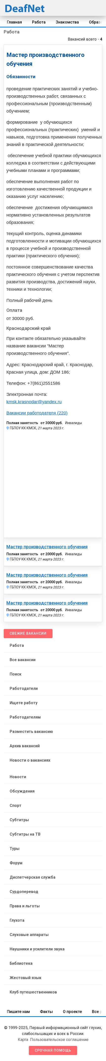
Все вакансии (22, 659)
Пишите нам (18, 1011)
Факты (46, 1011)
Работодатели (24, 688)
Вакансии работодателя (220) (37, 412)
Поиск (15, 674)
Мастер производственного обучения (47, 546)
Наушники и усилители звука (37, 949)
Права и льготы (25, 906)
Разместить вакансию (31, 731)
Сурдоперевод (24, 891)
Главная (14, 22)
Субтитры (19, 820)
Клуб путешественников (33, 992)
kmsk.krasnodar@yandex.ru (34, 401)
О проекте (72, 1011)
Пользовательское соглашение (59, 1039)
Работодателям (25, 717)
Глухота (17, 920)
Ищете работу (23, 702)
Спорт (15, 805)
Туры (14, 848)
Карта (23, 1039)
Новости (18, 776)
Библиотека (21, 963)
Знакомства (67, 22)
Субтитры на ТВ (25, 834)
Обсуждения (22, 791)
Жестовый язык (25, 977)
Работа (39, 22)
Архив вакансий (25, 746)
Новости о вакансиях (30, 760)
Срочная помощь (53, 1050)
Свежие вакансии (28, 633)
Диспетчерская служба (32, 877)
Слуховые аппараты (29, 934)
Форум (16, 863)
